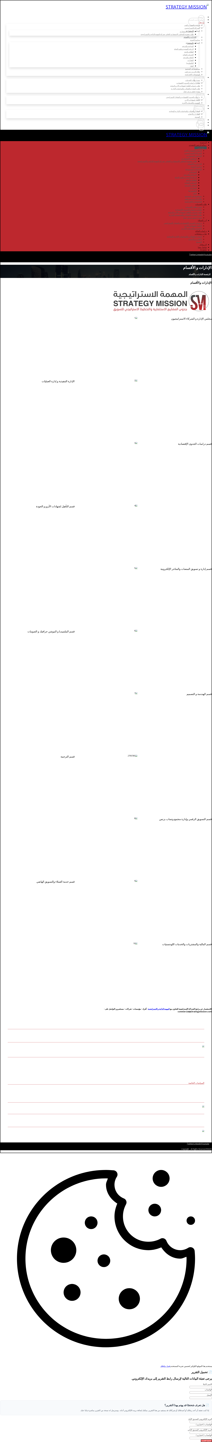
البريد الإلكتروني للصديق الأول (200, 1419)
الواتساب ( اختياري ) (204, 1424)
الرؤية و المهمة (199, 1062)
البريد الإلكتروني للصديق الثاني (200, 1429)
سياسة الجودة (199, 1089)
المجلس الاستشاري (197, 1068)
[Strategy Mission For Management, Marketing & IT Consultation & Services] (188, 7)
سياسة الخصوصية (198, 1095)
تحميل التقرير (206, 1441)
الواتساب (208, 1389)
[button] (192, 254)
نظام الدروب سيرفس (197, 1071)
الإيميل (209, 1395)
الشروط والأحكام (198, 1092)
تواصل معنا (200, 1074)
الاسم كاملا (207, 1384)
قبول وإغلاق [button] (165, 1366)
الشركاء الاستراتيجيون (197, 1065)
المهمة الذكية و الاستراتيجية (159, 1009)
